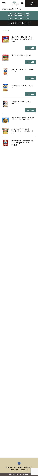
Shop (4, 9)
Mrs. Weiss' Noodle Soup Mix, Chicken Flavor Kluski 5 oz (23, 119)
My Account (8, 467)
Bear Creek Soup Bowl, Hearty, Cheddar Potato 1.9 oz (22, 131)
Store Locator (18, 467)
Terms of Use (24, 469)
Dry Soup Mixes (15, 9)
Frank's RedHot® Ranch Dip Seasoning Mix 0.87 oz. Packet (22, 143)
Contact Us (27, 467)
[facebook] (19, 463)
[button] (30, 48)
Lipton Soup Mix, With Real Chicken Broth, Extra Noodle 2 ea (22, 39)
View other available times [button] (19, 18)
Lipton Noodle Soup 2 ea (21, 55)
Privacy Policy (14, 469)
